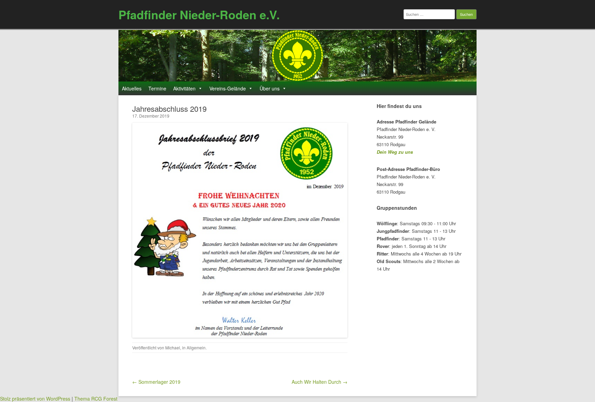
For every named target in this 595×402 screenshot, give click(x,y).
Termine (157, 88)
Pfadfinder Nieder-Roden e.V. (199, 14)
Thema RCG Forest (95, 398)
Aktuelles (132, 88)
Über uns (270, 88)
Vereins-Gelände (227, 88)
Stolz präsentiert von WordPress (35, 398)
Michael (172, 347)
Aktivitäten (184, 88)
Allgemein (196, 347)
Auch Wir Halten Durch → (319, 381)
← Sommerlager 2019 (156, 381)
